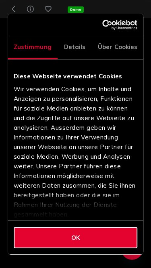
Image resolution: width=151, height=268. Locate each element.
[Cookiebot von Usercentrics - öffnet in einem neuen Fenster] (105, 25)
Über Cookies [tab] (117, 47)
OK (75, 237)
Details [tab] (75, 47)
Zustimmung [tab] (33, 47)
